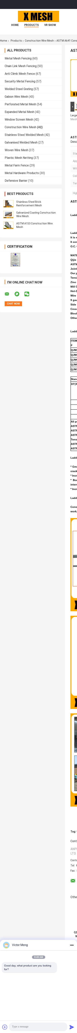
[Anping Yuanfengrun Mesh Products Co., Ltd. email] (9, 294)
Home (15, 24)
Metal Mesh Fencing (18, 58)
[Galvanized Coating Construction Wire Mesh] (8, 214)
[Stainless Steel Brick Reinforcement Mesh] (8, 203)
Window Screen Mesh (19, 119)
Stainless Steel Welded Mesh (24, 135)
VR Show (50, 24)
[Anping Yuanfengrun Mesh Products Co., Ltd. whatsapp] (19, 294)
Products (31, 24)
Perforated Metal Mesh (20, 104)
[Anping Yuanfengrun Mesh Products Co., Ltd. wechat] (29, 294)
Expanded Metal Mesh (19, 112)
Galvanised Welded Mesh (21, 142)
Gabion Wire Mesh (16, 96)
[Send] (72, 1027)
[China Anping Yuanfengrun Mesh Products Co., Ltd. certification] (15, 259)
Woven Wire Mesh (16, 150)
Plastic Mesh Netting (19, 158)
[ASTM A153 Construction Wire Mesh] (8, 225)
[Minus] (72, 945)
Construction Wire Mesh (39, 40)
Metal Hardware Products (22, 173)
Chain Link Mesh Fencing (21, 66)
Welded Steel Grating (19, 89)
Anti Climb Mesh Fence (20, 73)
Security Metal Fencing (20, 81)
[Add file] (4, 1027)
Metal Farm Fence (17, 165)
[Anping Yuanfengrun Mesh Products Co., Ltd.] (38, 16)
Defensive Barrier (16, 180)
